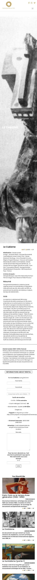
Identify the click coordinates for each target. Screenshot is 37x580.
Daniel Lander (16, 252)
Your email (18, 387)
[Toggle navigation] (33, 8)
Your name (18, 381)
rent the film (26, 16)
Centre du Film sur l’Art (8, 8)
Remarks (18, 432)
